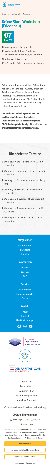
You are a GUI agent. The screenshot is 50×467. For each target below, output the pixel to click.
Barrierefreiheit (26, 391)
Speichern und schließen (25, 457)
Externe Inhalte (27, 424)
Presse (25, 312)
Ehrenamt (25, 250)
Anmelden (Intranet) (27, 400)
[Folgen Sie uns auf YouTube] (31, 326)
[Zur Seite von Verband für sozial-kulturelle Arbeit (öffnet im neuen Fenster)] (25, 355)
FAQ (25, 276)
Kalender (26, 14)
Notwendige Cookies (21, 420)
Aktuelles (16, 14)
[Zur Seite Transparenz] (25, 341)
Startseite (5, 14)
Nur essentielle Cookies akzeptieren (25, 450)
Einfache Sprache (25, 294)
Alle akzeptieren (25, 444)
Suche (25, 298)
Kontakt (25, 316)
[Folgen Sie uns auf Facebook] (19, 326)
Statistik (36, 420)
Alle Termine (25, 290)
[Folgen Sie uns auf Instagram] (25, 326)
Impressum (26, 382)
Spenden (25, 254)
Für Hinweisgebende (26, 396)
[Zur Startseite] (11, 5)
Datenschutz (26, 386)
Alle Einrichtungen (25, 320)
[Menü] (46, 5)
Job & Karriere (25, 246)
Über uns (25, 272)
